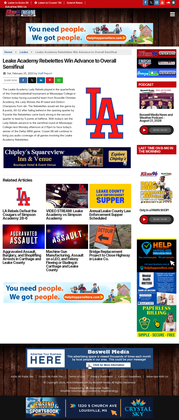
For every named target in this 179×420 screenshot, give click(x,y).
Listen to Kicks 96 (17, 2)
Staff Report (45, 73)
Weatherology (109, 390)
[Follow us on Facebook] (145, 2)
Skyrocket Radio (99, 388)
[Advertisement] (89, 33)
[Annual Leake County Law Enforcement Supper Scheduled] (110, 196)
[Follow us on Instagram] (156, 2)
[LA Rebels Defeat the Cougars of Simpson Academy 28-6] (24, 196)
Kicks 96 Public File (22, 376)
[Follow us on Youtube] (162, 2)
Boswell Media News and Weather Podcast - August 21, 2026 (156, 117)
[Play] (144, 130)
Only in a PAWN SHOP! (154, 210)
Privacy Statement (102, 376)
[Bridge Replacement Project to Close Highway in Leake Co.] (110, 236)
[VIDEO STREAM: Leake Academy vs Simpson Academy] (67, 196)
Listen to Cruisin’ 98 (49, 2)
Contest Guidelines (129, 376)
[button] (172, 14)
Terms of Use (76, 376)
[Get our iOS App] (173, 2)
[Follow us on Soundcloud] (167, 2)
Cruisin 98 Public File (51, 376)
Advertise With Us (16, 6)
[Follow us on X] (151, 2)
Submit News (75, 2)
